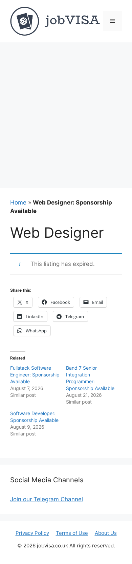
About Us (106, 533)
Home (18, 202)
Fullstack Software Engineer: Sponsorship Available (35, 374)
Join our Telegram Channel (46, 499)
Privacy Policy (32, 533)
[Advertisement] (66, 112)
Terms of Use (72, 533)
